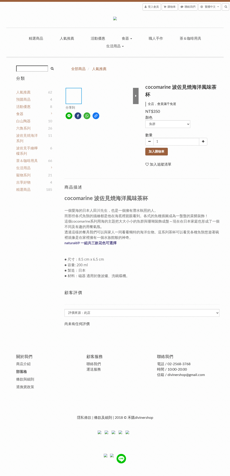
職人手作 (156, 38)
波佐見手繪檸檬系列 (27, 150)
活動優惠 (98, 38)
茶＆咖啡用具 (190, 38)
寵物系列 (23, 175)
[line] (69, 115)
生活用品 (114, 46)
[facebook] (78, 115)
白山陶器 (23, 121)
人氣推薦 (67, 38)
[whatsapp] (87, 115)
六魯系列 (23, 128)
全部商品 (78, 69)
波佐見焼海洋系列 (27, 138)
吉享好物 (23, 182)
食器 (126, 38)
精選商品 (36, 38)
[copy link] (96, 115)
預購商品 (23, 99)
